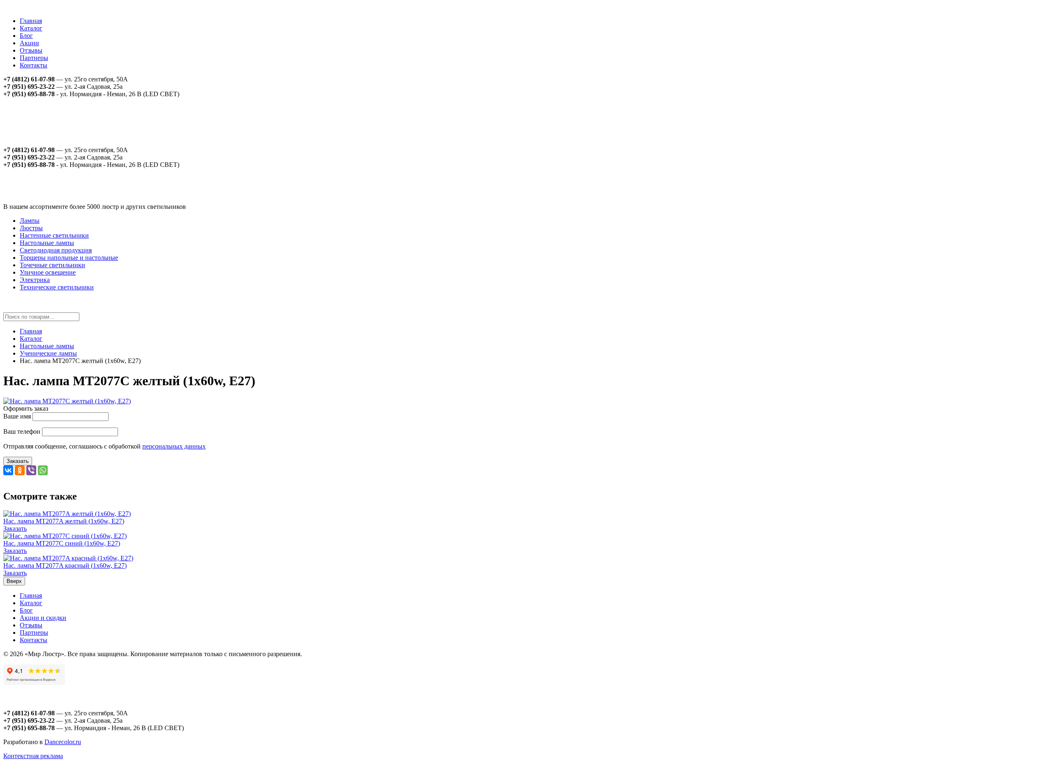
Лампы (29, 220)
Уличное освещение (48, 272)
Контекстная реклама (33, 755)
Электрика (35, 279)
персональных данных (174, 446)
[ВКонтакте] (8, 470)
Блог (26, 35)
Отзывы (31, 50)
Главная (31, 20)
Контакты (33, 65)
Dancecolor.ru (62, 741)
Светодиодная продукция (56, 250)
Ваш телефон (21, 431)
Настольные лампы (47, 242)
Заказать (18, 461)
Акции (29, 42)
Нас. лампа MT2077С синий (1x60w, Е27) (61, 543)
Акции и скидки (43, 617)
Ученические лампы (48, 353)
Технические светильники (57, 287)
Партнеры (34, 57)
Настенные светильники (54, 235)
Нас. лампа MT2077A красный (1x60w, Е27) (65, 565)
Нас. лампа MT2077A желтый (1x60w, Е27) (63, 521)
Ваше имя (17, 416)
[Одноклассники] (20, 470)
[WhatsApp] (43, 470)
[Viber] (31, 470)
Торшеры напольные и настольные (69, 257)
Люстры (31, 227)
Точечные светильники (52, 264)
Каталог (31, 28)
